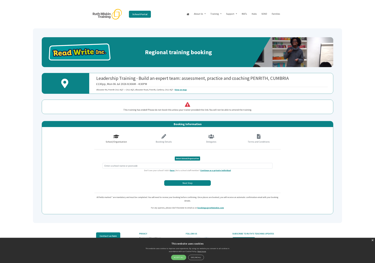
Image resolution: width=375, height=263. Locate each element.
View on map (181, 89)
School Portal (139, 14)
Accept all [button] (179, 257)
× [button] (372, 240)
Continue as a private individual (215, 170)
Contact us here (108, 235)
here (172, 170)
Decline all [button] (196, 257)
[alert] (187, 250)
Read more (201, 251)
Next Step (187, 183)
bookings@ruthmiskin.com (210, 207)
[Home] (188, 14)
